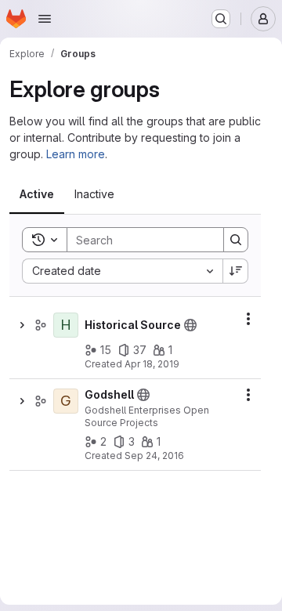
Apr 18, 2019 (152, 364)
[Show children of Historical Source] (21, 325)
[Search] (235, 239)
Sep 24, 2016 (154, 455)
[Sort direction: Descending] (235, 271)
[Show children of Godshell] (21, 401)
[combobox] (122, 271)
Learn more (75, 154)
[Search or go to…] (221, 18)
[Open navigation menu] (44, 18)
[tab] (36, 194)
